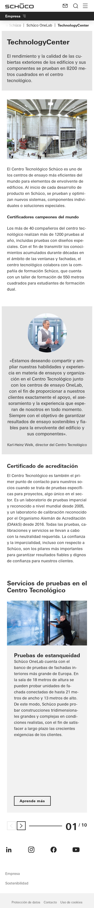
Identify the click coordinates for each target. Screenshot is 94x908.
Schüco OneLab (39, 25)
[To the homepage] (19, 5)
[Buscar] (75, 6)
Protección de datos (26, 902)
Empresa (12, 16)
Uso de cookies (71, 902)
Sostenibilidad (16, 883)
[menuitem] (8, 849)
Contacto (50, 902)
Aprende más (32, 801)
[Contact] (65, 6)
